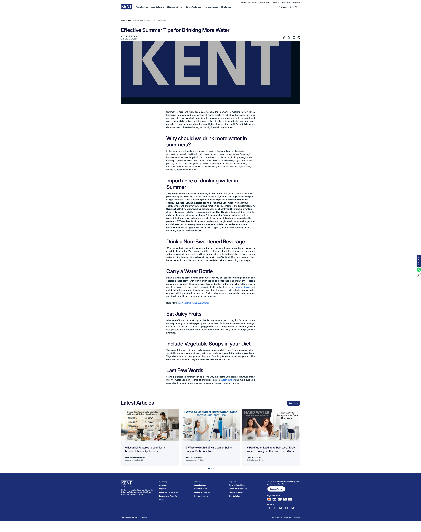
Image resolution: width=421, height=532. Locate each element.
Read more (293, 403)
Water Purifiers (200, 485)
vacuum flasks (242, 287)
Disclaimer (288, 517)
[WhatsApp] (419, 269)
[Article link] (150, 437)
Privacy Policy (277, 517)
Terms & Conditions (237, 485)
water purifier (227, 380)
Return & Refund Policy (238, 489)
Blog (129, 20)
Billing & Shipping (236, 492)
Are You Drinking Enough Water (193, 303)
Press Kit (162, 489)
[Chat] (419, 275)
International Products (168, 496)
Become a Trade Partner (168, 492)
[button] (282, 7)
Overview (163, 485)
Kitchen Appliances (202, 492)
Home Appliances (201, 496)
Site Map (297, 517)
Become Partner (276, 489)
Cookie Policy (234, 496)
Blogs (161, 499)
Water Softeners (200, 489)
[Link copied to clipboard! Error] (284, 37)
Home (123, 20)
